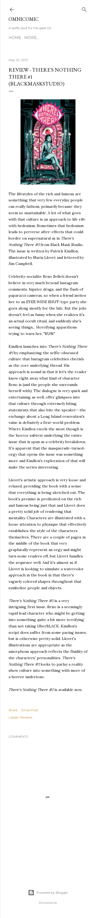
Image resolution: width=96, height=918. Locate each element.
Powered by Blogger (52, 892)
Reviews (26, 717)
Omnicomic (24, 19)
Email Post (29, 710)
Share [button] (13, 710)
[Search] (84, 8)
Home (15, 37)
